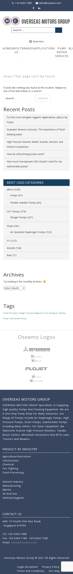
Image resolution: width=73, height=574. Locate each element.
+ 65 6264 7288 (23, 3)
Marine (7, 489)
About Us (16, 50)
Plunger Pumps (18, 217)
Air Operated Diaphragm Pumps (27, 232)
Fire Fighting (10, 468)
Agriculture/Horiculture (17, 456)
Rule (9, 255)
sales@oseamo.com (49, 3)
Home (7, 48)
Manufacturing (12, 485)
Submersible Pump (17, 318)
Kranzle (11, 248)
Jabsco (10, 189)
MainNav (38, 41)
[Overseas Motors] (36, 20)
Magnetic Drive (41, 313)
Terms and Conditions (31, 570)
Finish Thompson (10, 313)
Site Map (54, 570)
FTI (8, 240)
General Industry (13, 481)
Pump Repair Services (62, 52)
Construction (11, 460)
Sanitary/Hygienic (13, 497)
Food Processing (13, 472)
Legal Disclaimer (27, 566)
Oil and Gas (10, 493)
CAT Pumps (13, 211)
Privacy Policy (50, 566)
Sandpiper (53, 313)
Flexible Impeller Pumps (23, 202)
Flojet (10, 226)
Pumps (14, 195)
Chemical (8, 464)
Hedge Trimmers (26, 313)
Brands (28, 48)
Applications (44, 48)
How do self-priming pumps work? (25, 154)
